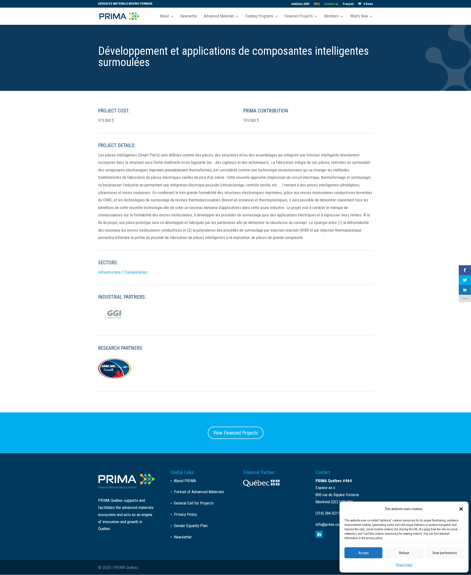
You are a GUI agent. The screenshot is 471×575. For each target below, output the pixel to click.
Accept (363, 553)
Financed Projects (299, 16)
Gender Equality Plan (191, 525)
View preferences (444, 553)
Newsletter (188, 16)
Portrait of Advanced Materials (199, 491)
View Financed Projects (235, 433)
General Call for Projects (194, 503)
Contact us (331, 4)
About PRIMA (185, 480)
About (164, 16)
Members (331, 16)
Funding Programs (259, 16)
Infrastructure (109, 272)
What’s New (359, 16)
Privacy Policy (404, 565)
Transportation (135, 272)
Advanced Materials (219, 16)
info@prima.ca (327, 524)
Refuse (404, 553)
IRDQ (317, 4)
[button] (461, 508)
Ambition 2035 (300, 4)
